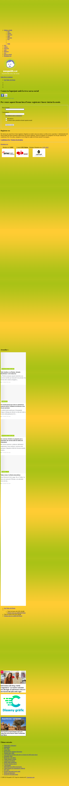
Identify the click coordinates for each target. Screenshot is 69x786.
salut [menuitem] (8, 36)
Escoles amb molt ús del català (12, 771)
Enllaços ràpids (8, 30)
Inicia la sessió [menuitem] (8, 54)
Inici (5, 608)
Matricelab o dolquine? (10, 745)
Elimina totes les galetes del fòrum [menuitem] (16, 613)
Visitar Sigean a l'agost (10, 759)
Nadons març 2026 (9, 753)
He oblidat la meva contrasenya (13, 115)
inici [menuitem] (8, 31)
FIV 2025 (6, 770)
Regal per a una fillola (10, 757)
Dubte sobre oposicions (10, 762)
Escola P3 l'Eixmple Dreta (11, 774)
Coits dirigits (7, 765)
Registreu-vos (4, 144)
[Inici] (11, 74)
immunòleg (7, 747)
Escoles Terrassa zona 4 (10, 764)
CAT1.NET (45, 147)
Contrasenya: (5, 112)
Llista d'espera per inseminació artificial (14, 768)
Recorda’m (10, 118)
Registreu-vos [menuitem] (7, 56)
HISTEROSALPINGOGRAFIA (13, 767)
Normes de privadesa (17, 140)
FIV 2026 (6, 748)
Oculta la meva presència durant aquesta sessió (19, 120)
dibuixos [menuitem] (9, 37)
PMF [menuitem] (8, 44)
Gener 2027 (7, 750)
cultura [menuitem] (9, 33)
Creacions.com (30, 777)
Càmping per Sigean (9, 760)
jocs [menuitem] (8, 39)
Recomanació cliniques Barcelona (13, 751)
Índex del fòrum (11, 608)
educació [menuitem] (9, 34)
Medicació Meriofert (9, 773)
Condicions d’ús (5, 140)
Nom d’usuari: (6, 107)
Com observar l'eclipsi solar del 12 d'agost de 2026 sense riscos (21, 754)
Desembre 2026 (8, 756)
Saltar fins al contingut (7, 77)
